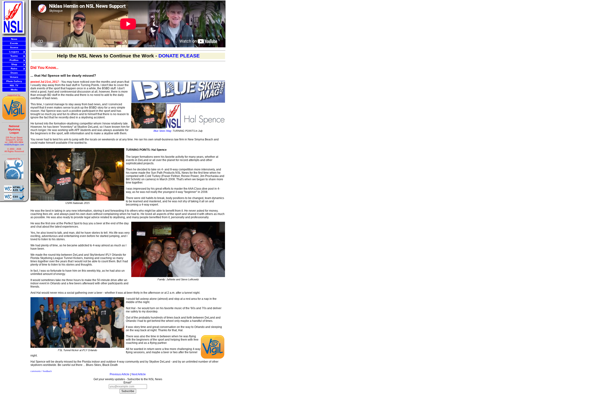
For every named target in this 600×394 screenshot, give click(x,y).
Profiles (14, 60)
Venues (14, 77)
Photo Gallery (14, 81)
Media (14, 89)
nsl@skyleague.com (14, 144)
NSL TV (14, 85)
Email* (128, 382)
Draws (14, 72)
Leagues (14, 51)
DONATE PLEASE (179, 56)
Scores (14, 47)
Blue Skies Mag (162, 130)
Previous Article (119, 374)
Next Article (138, 374)
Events (14, 43)
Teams (14, 56)
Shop (14, 64)
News (14, 39)
